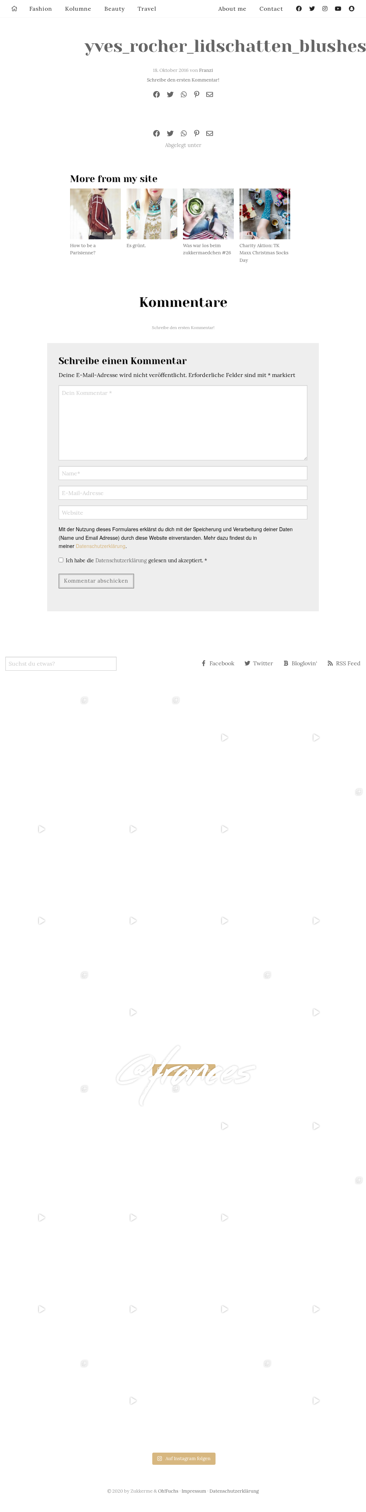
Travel (147, 8)
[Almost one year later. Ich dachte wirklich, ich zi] (320, 921)
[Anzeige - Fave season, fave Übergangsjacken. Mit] (228, 829)
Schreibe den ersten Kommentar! (183, 80)
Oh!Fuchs (168, 1491)
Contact (271, 8)
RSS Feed (348, 663)
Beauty (114, 8)
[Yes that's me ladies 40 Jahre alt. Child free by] (320, 1012)
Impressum (194, 1491)
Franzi (206, 70)
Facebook (221, 663)
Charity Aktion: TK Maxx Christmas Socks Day (263, 253)
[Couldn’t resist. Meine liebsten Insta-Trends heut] (320, 829)
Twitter (263, 663)
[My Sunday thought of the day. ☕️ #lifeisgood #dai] (137, 829)
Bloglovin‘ (304, 663)
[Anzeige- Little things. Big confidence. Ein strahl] (137, 1012)
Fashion (40, 8)
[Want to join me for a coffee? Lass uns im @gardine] (46, 1012)
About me (232, 8)
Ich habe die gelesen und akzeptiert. (136, 560)
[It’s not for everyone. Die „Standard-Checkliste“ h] (228, 737)
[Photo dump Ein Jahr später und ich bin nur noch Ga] (46, 737)
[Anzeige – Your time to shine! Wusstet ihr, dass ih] (46, 921)
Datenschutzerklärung (100, 545)
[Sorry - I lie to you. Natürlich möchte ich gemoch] (137, 737)
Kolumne (78, 8)
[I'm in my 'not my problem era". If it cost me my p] (228, 921)
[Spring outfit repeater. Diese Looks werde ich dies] (228, 1012)
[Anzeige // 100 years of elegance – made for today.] (137, 921)
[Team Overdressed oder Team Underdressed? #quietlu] (46, 829)
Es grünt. (136, 246)
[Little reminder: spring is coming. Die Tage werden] (320, 737)
